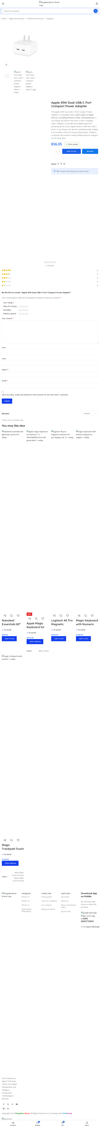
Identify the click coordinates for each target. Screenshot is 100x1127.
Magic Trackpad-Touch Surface (13, 848)
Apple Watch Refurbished (26, 910)
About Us (64, 901)
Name (5, 369)
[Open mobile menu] (3, 3)
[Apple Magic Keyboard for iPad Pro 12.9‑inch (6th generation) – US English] (38, 521)
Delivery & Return (48, 909)
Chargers (50, 18)
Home (3, 18)
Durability (7, 310)
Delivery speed (9, 314)
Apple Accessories (17, 18)
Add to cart (71, 151)
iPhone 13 (26, 905)
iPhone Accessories (35, 18)
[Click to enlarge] (6, 64)
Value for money (10, 306)
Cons (4, 358)
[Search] (96, 11)
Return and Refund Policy (68, 906)
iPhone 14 (26, 901)
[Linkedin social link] (64, 163)
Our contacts (46, 905)
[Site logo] (50, 3)
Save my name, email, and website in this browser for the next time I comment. (35, 394)
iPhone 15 (26, 897)
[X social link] (61, 163)
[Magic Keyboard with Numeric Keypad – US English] (87, 521)
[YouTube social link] (17, 1104)
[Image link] (10, 983)
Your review (8, 318)
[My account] (97, 3)
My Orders (65, 897)
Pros (4, 347)
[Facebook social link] (58, 163)
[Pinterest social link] (3, 1109)
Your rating (8, 303)
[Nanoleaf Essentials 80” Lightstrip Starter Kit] (13, 521)
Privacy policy (46, 897)
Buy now (90, 151)
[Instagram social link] (12, 1104)
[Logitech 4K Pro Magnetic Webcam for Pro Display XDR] (62, 521)
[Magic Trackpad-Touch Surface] (13, 745)
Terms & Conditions (49, 901)
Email (5, 380)
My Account (65, 911)
